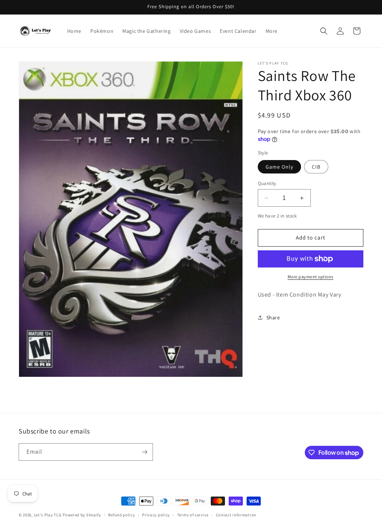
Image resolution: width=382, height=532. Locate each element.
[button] (324, 31)
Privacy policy (156, 514)
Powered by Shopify (82, 514)
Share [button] (273, 317)
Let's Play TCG (48, 514)
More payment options (311, 276)
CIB (316, 166)
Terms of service (193, 514)
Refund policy (121, 514)
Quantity (267, 183)
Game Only (279, 166)
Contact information (236, 514)
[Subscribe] (144, 452)
